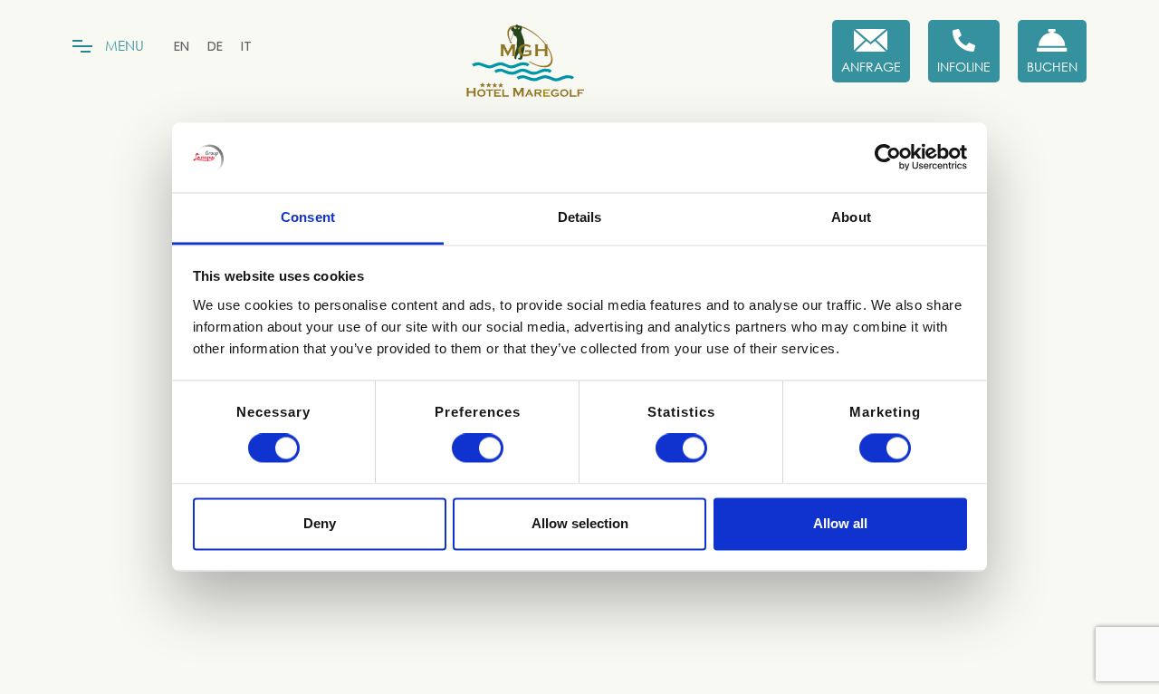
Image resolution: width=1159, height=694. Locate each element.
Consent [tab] (308, 217)
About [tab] (851, 217)
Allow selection (580, 523)
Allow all (840, 523)
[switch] (477, 448)
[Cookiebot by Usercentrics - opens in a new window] (888, 157)
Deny (319, 523)
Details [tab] (580, 217)
